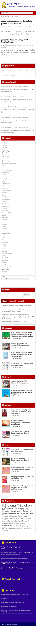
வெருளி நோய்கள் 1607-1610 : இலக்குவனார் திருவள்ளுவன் (14, 107)
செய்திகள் (4, 201)
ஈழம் (3, 165)
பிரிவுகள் (21, 301)
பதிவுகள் (4, 301)
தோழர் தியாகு (24, 526)
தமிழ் (13, 516)
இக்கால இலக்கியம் (7, 152)
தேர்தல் (4, 215)
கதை (3, 177)
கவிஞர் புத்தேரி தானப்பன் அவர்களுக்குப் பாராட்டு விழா (15, 314)
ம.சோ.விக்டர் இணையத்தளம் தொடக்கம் (11, 602)
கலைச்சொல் (16, 526)
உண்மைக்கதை (6, 168)
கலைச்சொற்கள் (6, 183)
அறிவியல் (4, 147)
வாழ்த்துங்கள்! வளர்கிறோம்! (8, 606)
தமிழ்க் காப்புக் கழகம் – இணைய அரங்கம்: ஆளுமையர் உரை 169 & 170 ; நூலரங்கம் (21, 392)
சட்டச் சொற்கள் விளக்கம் (21, 523)
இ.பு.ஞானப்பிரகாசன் (8, 519)
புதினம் (4, 244)
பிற (3, 240)
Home (9, 16)
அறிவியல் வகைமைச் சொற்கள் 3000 (21, 528)
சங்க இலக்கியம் (6, 197)
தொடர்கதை (5, 217)
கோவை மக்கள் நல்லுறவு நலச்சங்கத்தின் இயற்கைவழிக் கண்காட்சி (17, 22)
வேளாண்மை (5, 271)
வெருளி (4, 265)
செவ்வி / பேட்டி (5, 204)
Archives (3, 276)
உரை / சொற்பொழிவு (7, 170)
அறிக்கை (4, 145)
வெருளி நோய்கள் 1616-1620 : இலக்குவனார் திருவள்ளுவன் (14, 86)
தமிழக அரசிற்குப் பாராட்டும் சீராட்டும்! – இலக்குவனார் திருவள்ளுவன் (16, 75)
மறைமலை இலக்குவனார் (23, 519)
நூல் (4, 508)
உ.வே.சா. (4, 523)
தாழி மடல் (27, 511)
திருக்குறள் (5, 210)
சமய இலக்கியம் (6, 199)
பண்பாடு (4, 231)
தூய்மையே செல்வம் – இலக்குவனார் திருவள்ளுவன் (20, 459)
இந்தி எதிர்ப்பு (5, 156)
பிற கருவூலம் (5, 242)
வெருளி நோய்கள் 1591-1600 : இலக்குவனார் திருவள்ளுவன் (14, 127)
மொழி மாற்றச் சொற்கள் (22, 521)
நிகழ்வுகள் (4, 224)
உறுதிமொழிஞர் (6, 172)
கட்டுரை (4, 174)
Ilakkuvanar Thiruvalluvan (18, 505)
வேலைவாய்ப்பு (5, 269)
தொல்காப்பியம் (5, 219)
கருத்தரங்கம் (5, 179)
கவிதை (4, 186)
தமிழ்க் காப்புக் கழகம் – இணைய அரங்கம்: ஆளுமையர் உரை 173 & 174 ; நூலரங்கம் (21, 354)
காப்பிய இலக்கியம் (6, 190)
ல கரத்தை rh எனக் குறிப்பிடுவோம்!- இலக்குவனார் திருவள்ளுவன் (20, 422)
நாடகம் (4, 222)
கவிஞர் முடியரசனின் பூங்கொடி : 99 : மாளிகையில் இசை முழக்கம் (22, 468)
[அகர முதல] (18, 7)
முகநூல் (4, 255)
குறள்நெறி (4, 192)
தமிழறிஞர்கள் (5, 206)
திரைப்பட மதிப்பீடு (6, 213)
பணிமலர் (4, 228)
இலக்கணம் (5, 159)
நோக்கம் (3, 598)
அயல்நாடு (4, 143)
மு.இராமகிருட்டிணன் (7, 253)
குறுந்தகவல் (5, 195)
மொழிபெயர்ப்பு (5, 258)
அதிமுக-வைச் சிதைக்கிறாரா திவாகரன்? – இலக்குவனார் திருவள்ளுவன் (17, 70)
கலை (3, 181)
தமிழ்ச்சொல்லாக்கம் (21, 516)
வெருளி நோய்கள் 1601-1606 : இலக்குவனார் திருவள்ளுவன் (14, 117)
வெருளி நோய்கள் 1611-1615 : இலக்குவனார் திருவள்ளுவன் (14, 96)
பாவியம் (4, 237)
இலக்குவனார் (5, 161)
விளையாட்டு (5, 262)
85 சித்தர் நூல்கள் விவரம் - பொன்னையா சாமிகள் (13, 594)
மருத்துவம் (5, 251)
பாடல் (3, 235)
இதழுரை (4, 154)
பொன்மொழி (5, 249)
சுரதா (9, 528)
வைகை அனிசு (28, 513)
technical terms (7, 526)
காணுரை (4, 188)
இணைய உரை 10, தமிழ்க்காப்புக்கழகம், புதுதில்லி (14, 321)
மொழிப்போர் (5, 260)
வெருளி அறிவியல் (6, 267)
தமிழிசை (4, 208)
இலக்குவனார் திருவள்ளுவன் (9, 26)
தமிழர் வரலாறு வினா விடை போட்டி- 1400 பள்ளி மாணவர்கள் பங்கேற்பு (16, 611)
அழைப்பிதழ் (5, 150)
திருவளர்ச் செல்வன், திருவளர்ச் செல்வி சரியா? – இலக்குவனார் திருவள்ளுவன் (21, 411)
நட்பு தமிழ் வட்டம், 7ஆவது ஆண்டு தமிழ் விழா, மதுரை (22, 364)
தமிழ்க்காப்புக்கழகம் (8, 521)
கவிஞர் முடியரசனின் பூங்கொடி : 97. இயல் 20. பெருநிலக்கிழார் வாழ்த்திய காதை (22, 487)
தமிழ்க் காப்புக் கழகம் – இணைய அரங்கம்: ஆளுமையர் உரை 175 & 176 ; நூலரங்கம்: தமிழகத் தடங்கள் (18, 310)
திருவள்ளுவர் (6, 516)
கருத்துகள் (13, 301)
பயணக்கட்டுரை (6, 233)
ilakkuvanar (12, 508)
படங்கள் (4, 226)
